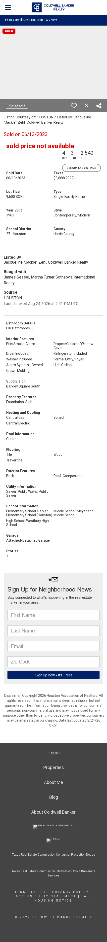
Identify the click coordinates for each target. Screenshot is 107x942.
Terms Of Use (31, 892)
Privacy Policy (70, 892)
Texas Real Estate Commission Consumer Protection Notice (53, 854)
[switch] (74, 106)
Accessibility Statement (46, 896)
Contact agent (17, 105)
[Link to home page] (53, 7)
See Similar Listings (81, 168)
